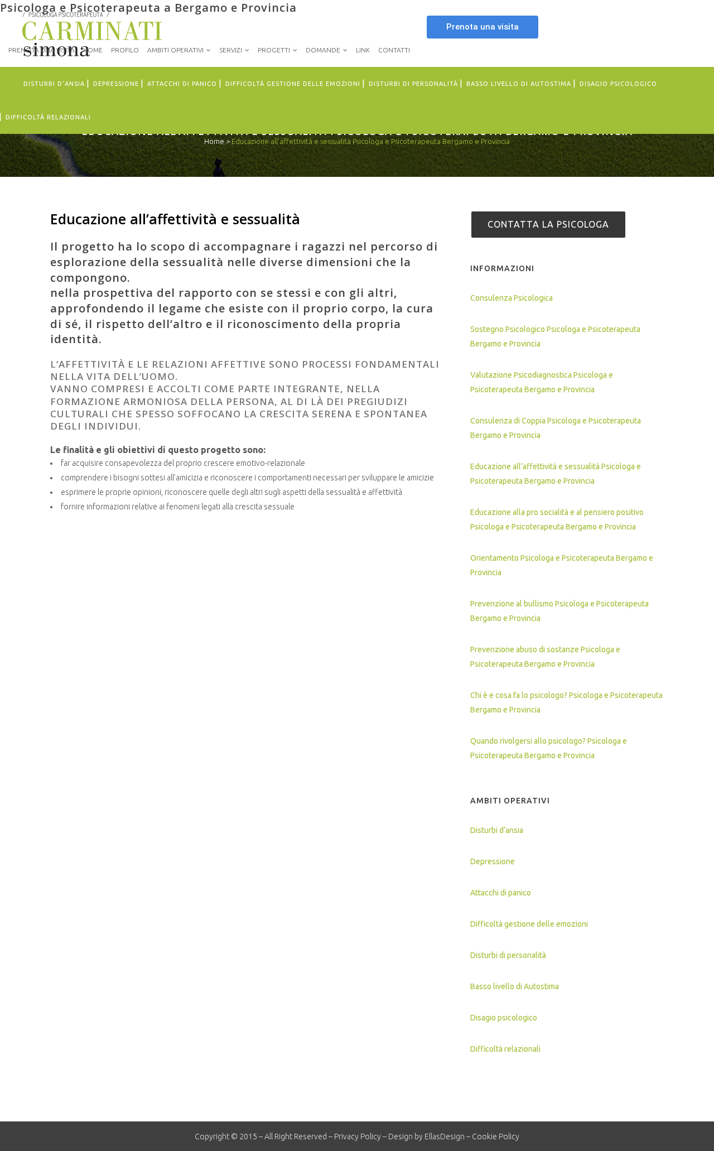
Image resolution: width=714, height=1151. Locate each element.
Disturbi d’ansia (496, 830)
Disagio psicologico (503, 1017)
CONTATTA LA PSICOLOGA (548, 224)
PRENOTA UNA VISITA (41, 50)
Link (363, 50)
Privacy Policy (357, 1136)
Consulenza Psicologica (511, 297)
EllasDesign (444, 1136)
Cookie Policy (495, 1136)
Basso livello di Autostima (514, 986)
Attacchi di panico (500, 892)
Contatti (394, 50)
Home (93, 50)
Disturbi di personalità (508, 955)
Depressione (492, 861)
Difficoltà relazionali (505, 1048)
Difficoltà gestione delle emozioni (529, 923)
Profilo (125, 50)
